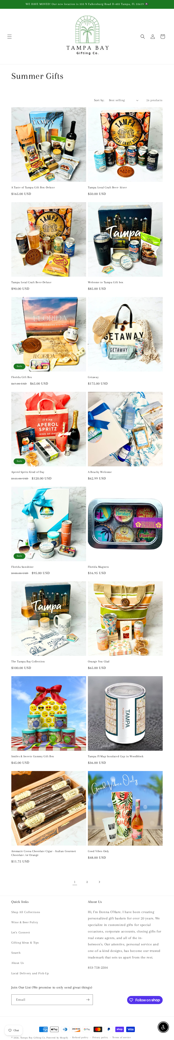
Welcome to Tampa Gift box (105, 282)
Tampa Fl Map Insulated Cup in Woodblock (115, 756)
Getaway (93, 377)
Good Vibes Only (98, 851)
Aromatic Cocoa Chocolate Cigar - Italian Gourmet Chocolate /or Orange (43, 853)
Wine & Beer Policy (24, 922)
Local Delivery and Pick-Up (30, 973)
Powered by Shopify (57, 1037)
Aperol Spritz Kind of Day (27, 472)
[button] (9, 37)
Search (16, 952)
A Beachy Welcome (100, 472)
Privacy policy (100, 1037)
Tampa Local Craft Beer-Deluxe (31, 282)
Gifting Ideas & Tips (25, 942)
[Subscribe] (88, 999)
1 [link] (75, 882)
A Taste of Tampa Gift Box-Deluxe (33, 187)
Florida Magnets (98, 566)
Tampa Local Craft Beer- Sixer (107, 187)
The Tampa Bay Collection (28, 661)
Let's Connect (20, 932)
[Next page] (99, 882)
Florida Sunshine (22, 566)
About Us (17, 963)
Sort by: (99, 100)
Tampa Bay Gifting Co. (33, 1037)
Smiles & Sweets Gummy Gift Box (32, 756)
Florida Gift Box (21, 377)
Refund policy (80, 1037)
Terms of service (121, 1037)
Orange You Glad (99, 661)
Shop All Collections (25, 912)
